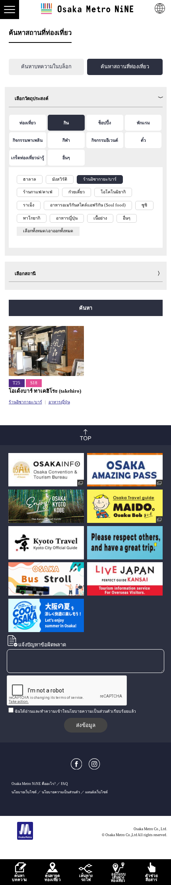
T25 (16, 383)
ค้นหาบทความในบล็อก (46, 66)
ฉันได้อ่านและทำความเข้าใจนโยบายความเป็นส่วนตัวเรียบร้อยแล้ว (75, 711)
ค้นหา (85, 308)
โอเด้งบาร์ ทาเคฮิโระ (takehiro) (45, 391)
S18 (33, 383)
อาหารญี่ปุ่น (59, 402)
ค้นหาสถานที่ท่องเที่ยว (125, 66)
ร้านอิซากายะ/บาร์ (25, 402)
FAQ (64, 784)
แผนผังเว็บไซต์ (96, 792)
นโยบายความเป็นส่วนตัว (61, 792)
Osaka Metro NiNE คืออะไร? (34, 784)
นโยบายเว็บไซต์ (24, 792)
